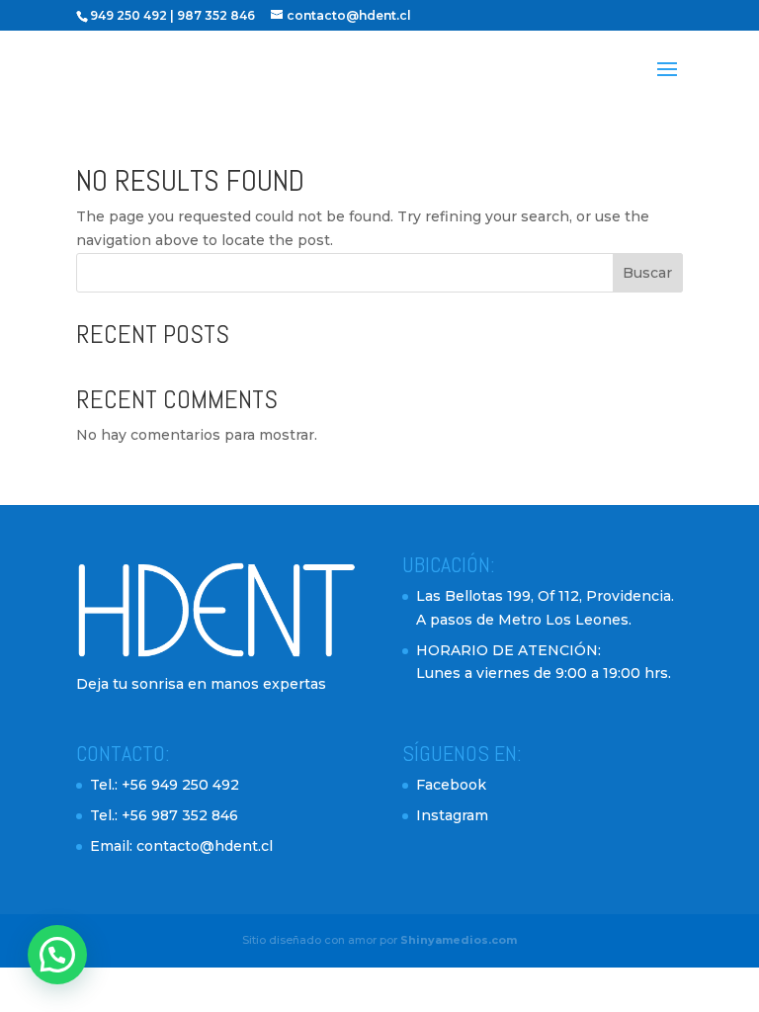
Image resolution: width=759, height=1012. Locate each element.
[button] (57, 954)
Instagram (452, 815)
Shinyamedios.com (458, 940)
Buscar (647, 273)
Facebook (451, 785)
